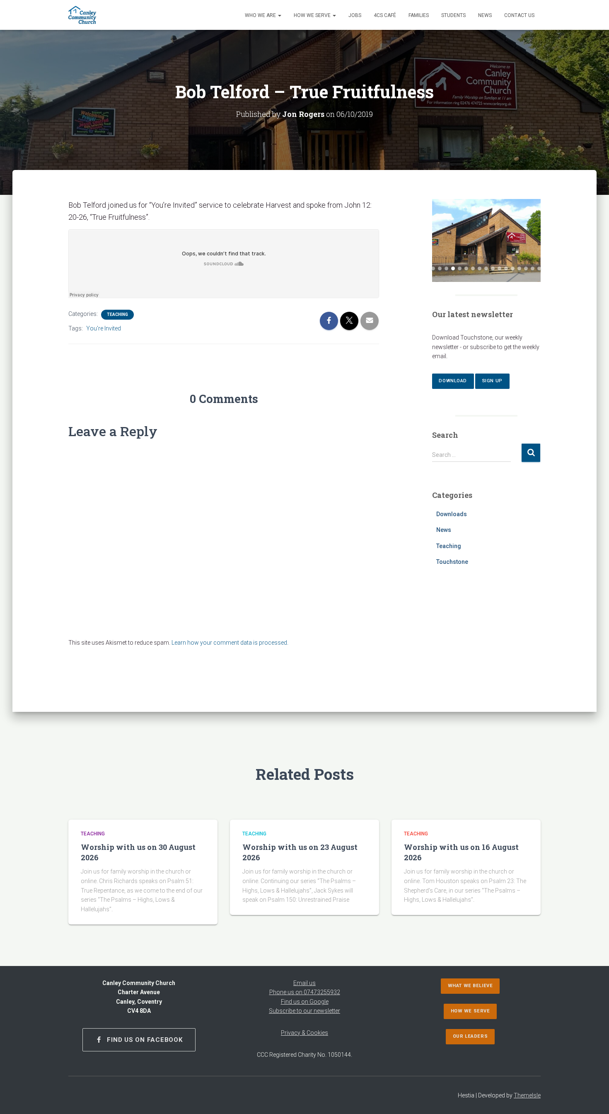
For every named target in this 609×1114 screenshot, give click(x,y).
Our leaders (470, 1036)
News (485, 15)
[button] (279, 15)
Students (453, 15)
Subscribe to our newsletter (304, 1010)
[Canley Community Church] (82, 15)
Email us (304, 983)
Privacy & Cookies (304, 1032)
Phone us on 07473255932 (304, 992)
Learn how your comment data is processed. (230, 642)
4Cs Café (385, 15)
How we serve (313, 15)
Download (452, 380)
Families (418, 15)
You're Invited (103, 328)
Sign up (492, 380)
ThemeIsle (527, 1095)
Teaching (117, 314)
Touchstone (452, 561)
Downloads (451, 514)
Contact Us (519, 15)
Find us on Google (305, 1001)
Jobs (354, 15)
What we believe (470, 985)
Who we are (261, 15)
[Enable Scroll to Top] (592, 1097)
